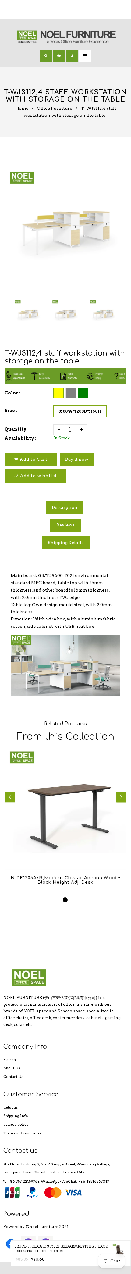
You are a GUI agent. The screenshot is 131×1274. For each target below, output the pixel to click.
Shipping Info (15, 1115)
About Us (11, 1068)
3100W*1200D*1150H (79, 411)
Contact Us (13, 1076)
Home (21, 108)
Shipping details (65, 542)
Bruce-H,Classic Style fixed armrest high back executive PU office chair (61, 1249)
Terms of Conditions (22, 1133)
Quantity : (17, 429)
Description (64, 507)
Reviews (65, 524)
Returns (10, 1107)
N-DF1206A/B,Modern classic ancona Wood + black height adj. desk (66, 880)
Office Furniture (54, 108)
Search (9, 1059)
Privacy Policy (16, 1124)
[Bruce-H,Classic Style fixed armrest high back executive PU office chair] (119, 1252)
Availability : (20, 438)
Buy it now (76, 459)
